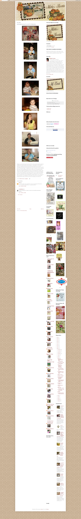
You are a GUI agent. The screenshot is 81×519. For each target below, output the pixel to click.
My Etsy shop (49, 109)
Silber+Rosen (49, 399)
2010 (57, 346)
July (58, 356)
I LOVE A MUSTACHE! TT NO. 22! (62, 484)
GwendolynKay (21, 189)
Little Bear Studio (49, 342)
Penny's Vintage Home (50, 373)
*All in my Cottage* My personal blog (50, 259)
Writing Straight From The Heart (50, 429)
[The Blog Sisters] (60, 190)
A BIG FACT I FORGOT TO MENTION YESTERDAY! (60, 366)
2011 (57, 345)
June (58, 357)
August (59, 354)
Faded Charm (49, 316)
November (59, 350)
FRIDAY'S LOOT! (60, 374)
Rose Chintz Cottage (50, 388)
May (58, 395)
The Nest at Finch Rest (50, 415)
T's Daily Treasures (50, 423)
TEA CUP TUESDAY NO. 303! (61, 474)
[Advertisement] (30, 201)
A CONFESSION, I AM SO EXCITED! (61, 390)
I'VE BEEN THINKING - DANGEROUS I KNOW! (61, 381)
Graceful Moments (49, 331)
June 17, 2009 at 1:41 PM (22, 192)
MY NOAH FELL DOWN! (60, 383)
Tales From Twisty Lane (50, 404)
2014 (57, 341)
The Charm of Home (50, 405)
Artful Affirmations (50, 283)
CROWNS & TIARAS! (61, 375)
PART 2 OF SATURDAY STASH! (61, 388)
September (59, 353)
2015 (57, 340)
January (59, 400)
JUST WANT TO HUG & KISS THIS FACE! (61, 393)
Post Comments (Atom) (24, 210)
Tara (19, 182)
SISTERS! (59, 391)
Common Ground (49, 300)
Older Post (42, 208)
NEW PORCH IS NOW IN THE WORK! (61, 363)
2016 (57, 338)
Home (30, 208)
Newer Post (18, 208)
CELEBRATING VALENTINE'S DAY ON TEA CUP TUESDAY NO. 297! (60, 465)
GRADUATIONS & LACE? (60, 385)
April (58, 396)
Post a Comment (20, 194)
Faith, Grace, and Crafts (50, 321)
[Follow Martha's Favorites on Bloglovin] (50, 124)
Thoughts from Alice (50, 422)
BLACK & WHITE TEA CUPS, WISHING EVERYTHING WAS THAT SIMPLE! (60, 434)
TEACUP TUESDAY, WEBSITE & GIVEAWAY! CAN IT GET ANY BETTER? (60, 416)
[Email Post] (29, 178)
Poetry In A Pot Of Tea (50, 378)
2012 (57, 344)
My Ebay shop (49, 108)
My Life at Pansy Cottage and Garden (50, 362)
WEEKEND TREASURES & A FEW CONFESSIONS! (60, 360)
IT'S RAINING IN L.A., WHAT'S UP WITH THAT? (61, 372)
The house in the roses (50, 410)
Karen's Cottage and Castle (50, 337)
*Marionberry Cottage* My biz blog (50, 265)
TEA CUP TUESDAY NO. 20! (61, 443)
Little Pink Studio (49, 347)
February (59, 399)
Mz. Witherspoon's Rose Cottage (50, 368)
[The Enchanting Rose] (50, 187)
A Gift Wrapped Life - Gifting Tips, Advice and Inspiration (50, 272)
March (59, 398)
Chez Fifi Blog (49, 299)
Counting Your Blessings (50, 305)
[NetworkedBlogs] (55, 129)
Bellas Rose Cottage (50, 288)
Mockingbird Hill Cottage (49, 360)
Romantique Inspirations (50, 383)
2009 (57, 348)
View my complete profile (49, 74)
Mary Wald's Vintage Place (50, 354)
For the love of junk (50, 326)
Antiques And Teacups (50, 278)
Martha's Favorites (52, 58)
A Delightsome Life (50, 270)
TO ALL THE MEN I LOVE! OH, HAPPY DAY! (61, 369)
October (59, 352)
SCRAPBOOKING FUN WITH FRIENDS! (60, 378)
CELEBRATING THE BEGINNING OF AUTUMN (62, 494)
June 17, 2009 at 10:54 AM (22, 186)
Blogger (48, 509)
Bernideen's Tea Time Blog (50, 294)
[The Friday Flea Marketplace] (60, 176)
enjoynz (42, 509)
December (59, 349)
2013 (57, 342)
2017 (57, 337)
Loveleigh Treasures (50, 348)
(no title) (61, 425)
